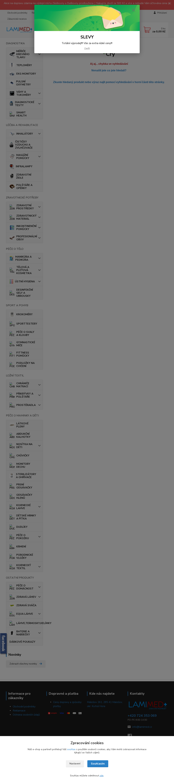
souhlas (71, 749)
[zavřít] (133, 10)
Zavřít (87, 48)
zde (101, 775)
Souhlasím (98, 764)
